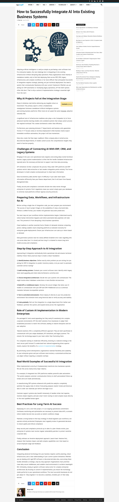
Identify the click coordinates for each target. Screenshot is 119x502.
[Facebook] (90, 1)
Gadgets (72, 5)
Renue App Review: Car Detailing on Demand (87, 27)
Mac (44, 5)
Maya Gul (20, 20)
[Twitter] (100, 1)
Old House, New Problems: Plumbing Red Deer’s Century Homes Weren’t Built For (87, 65)
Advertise (63, 500)
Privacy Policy (78, 500)
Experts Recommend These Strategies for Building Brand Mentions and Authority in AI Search (88, 77)
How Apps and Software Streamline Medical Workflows (89, 36)
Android (51, 5)
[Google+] (92, 1)
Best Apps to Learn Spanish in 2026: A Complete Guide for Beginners (89, 41)
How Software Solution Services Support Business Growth (88, 47)
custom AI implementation (47, 346)
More (88, 5)
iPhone (30, 5)
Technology (62, 5)
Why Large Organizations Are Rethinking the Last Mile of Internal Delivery (89, 88)
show (69, 104)
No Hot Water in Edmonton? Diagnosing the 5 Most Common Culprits (88, 59)
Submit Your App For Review (95, 500)
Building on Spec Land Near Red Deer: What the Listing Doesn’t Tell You (87, 71)
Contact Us (70, 500)
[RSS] (97, 1)
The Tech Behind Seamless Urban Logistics (86, 83)
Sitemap (85, 500)
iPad (37, 5)
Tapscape (21, 500)
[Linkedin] (95, 1)
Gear (80, 5)
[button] (101, 5)
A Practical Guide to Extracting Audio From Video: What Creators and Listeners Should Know (89, 53)
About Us (57, 500)
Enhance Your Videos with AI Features (85, 32)
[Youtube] (103, 1)
